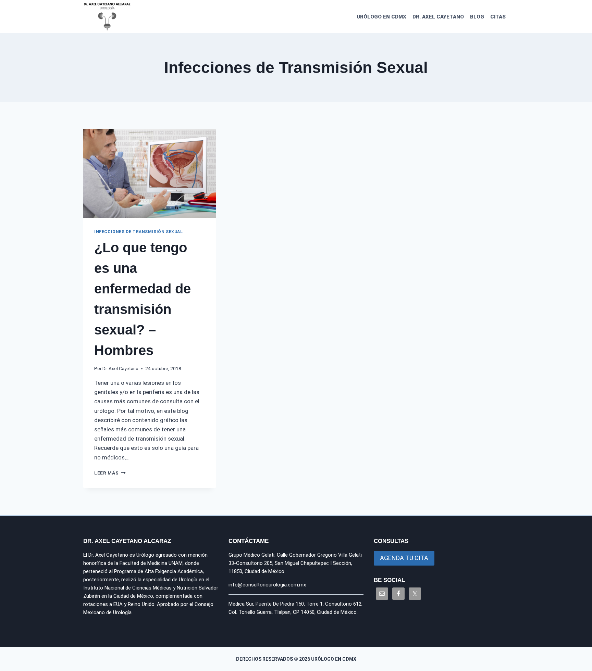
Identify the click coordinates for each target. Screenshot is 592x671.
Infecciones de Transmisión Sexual (138, 231)
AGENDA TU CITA (404, 557)
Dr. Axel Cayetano (438, 17)
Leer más (110, 473)
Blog (477, 17)
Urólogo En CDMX (381, 17)
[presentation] (149, 173)
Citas (498, 17)
